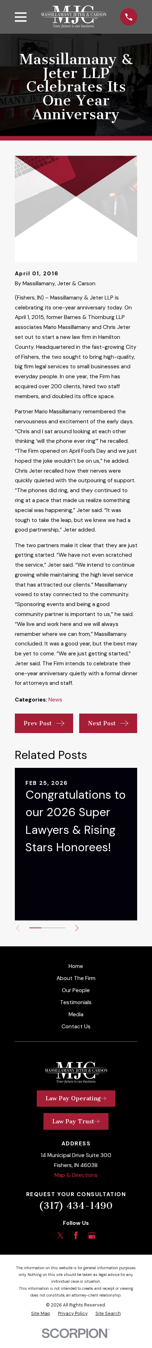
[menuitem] (40, 1313)
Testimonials (76, 1002)
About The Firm (76, 978)
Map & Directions (76, 1175)
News (55, 699)
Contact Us (76, 1026)
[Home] (73, 16)
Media (76, 1014)
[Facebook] (76, 1235)
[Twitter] (60, 1235)
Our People (76, 990)
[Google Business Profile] (92, 1235)
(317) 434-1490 (76, 1205)
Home (76, 966)
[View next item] (77, 928)
